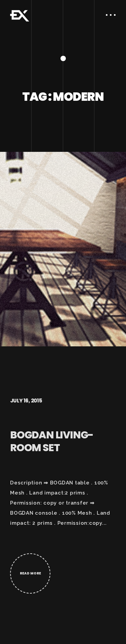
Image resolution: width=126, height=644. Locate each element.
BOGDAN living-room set (51, 441)
